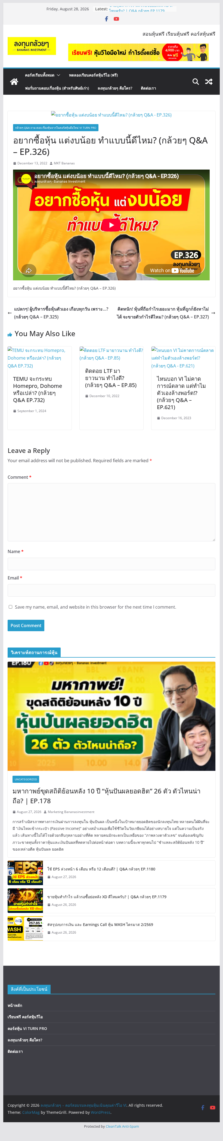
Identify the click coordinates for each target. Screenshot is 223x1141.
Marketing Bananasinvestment (71, 811)
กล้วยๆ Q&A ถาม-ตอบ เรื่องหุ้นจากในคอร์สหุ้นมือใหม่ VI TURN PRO (55, 128)
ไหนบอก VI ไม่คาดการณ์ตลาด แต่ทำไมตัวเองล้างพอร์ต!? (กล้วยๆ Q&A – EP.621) (181, 393)
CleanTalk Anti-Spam (122, 1126)
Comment (20, 477)
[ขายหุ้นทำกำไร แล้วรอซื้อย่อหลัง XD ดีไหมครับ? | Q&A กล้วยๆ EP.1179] (25, 900)
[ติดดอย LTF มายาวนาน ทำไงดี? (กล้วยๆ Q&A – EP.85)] (111, 350)
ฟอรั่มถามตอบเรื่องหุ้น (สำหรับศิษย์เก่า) (57, 88)
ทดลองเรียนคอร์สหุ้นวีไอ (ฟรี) (93, 75)
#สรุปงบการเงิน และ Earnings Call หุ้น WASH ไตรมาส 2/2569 (100, 924)
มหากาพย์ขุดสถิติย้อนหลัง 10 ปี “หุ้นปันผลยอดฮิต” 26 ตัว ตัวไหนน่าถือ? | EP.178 (106, 795)
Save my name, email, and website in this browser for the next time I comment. (95, 607)
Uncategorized (26, 779)
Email (15, 578)
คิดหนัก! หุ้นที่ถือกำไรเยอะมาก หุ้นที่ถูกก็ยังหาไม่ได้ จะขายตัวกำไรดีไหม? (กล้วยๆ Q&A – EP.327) (163, 313)
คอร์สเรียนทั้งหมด (39, 75)
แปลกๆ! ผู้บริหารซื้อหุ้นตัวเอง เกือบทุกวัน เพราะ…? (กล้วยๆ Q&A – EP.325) (61, 313)
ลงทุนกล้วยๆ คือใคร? (115, 88)
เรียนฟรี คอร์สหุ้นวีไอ (25, 1016)
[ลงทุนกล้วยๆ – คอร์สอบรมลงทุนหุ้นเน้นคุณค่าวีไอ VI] (14, 81)
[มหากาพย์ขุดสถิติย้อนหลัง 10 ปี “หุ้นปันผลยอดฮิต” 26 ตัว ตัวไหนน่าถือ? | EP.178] (111, 716)
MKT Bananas (64, 163)
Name (16, 551)
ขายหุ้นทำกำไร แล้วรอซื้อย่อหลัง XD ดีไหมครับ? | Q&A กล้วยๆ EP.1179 (140, 11)
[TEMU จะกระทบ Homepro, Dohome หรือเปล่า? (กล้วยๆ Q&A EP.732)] (39, 350)
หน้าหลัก (15, 1005)
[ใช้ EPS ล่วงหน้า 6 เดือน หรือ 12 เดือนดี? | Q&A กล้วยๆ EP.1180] (25, 873)
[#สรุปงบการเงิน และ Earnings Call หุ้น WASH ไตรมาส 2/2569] (25, 928)
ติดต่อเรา (148, 88)
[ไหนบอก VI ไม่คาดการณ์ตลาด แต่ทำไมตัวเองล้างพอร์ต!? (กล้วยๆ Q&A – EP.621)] (183, 350)
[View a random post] (208, 81)
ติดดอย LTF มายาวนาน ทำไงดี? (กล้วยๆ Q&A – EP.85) (111, 378)
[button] (57, 75)
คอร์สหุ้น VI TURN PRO (27, 1028)
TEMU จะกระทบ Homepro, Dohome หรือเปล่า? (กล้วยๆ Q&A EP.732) (37, 389)
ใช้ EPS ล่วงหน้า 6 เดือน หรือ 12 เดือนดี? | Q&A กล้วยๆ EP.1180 (101, 869)
